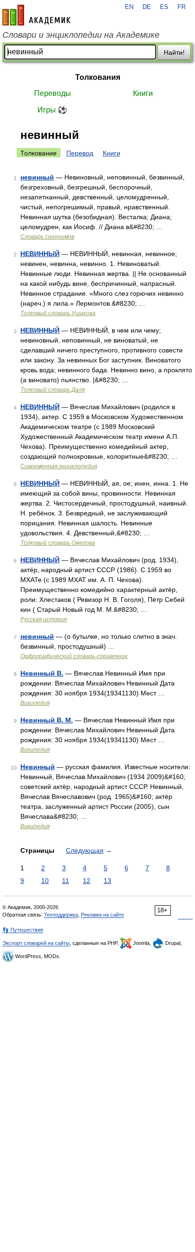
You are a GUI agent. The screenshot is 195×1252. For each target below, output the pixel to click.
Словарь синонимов (47, 236)
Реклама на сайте (102, 915)
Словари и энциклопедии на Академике (81, 35)
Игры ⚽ (52, 110)
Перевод (79, 153)
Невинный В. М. (46, 720)
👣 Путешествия (22, 930)
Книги (143, 93)
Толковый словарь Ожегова (57, 543)
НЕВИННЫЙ (40, 253)
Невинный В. (41, 673)
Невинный (37, 767)
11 (65, 880)
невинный (37, 177)
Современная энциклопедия (58, 466)
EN (129, 7)
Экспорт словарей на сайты (36, 943)
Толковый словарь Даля (52, 389)
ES (164, 7)
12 (86, 880)
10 (45, 880)
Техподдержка (61, 915)
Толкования (97, 77)
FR (181, 7)
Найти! (174, 52)
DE (146, 7)
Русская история (43, 619)
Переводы (52, 93)
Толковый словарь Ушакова (58, 313)
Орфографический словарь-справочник (74, 656)
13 (107, 880)
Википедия (35, 703)
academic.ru (36, 15)
